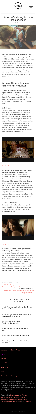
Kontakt (3, 358)
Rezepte (24, 395)
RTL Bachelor (15, 397)
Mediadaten (4, 363)
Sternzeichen (5, 397)
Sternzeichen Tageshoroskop (17, 399)
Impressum (4, 367)
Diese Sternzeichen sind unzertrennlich (15, 335)
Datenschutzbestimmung (9, 376)
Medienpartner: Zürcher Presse (11, 350)
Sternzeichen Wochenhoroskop (11, 401)
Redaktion (20, 23)
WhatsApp (4, 399)
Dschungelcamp (15, 395)
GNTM (22, 397)
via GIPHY (5, 166)
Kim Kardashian (27, 401)
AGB (2, 371)
